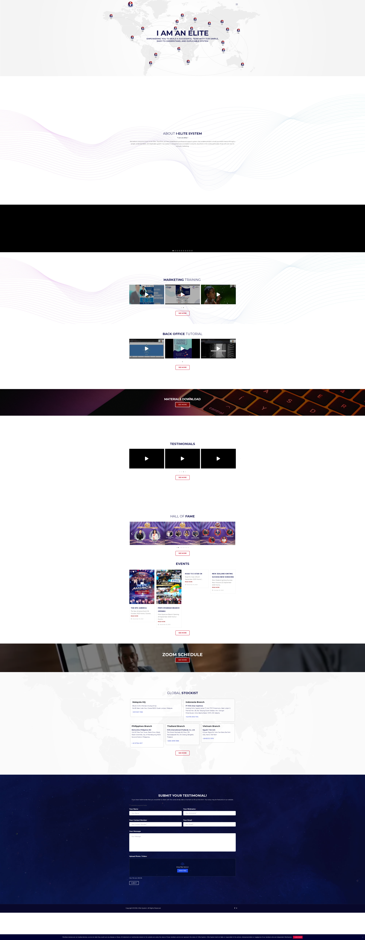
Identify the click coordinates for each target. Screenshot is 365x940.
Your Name (134, 809)
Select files (182, 870)
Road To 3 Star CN (193, 574)
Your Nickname (190, 809)
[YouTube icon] (236, 908)
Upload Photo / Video (138, 856)
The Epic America (139, 608)
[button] (131, 533)
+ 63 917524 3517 (137, 743)
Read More (134, 616)
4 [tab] (185, 472)
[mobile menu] (236, 4)
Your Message (135, 831)
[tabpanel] (147, 294)
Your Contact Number (138, 820)
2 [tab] (183, 308)
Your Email (188, 820)
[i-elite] (130, 4)
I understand (298, 937)
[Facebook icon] (234, 908)
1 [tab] (181, 308)
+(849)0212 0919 (208, 738)
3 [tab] (183, 472)
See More (182, 245)
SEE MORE (182, 404)
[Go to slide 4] (181, 547)
